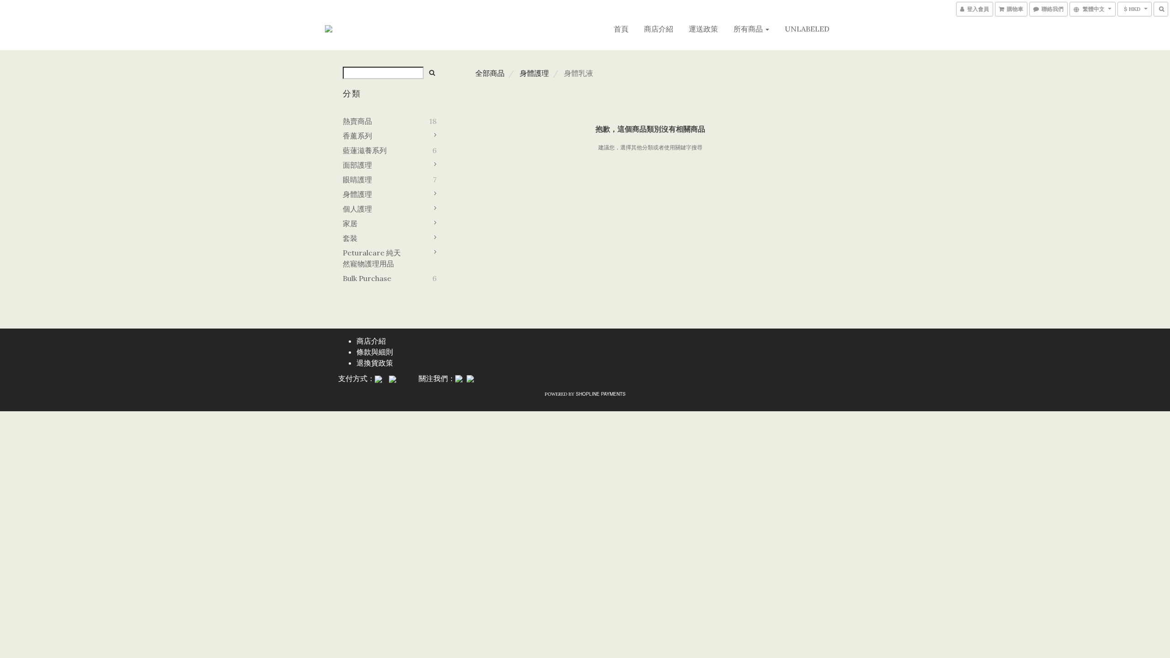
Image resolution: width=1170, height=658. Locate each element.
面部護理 (357, 165)
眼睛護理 (357, 179)
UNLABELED (807, 28)
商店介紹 (658, 28)
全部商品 (490, 73)
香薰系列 (357, 135)
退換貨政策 (374, 362)
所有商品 (749, 28)
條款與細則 (374, 351)
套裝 (350, 238)
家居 (350, 223)
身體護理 (357, 194)
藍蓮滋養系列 (365, 150)
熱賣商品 (357, 121)
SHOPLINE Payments (601, 394)
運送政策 (703, 28)
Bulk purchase (367, 278)
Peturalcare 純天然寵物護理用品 (372, 258)
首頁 (621, 28)
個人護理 (357, 208)
